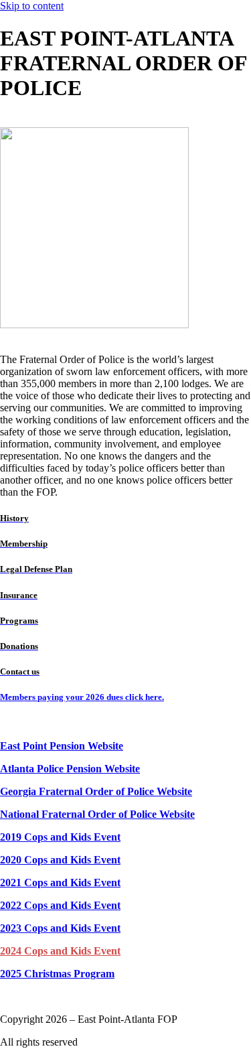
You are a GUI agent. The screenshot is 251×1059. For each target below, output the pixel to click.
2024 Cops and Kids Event (60, 951)
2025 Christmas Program (57, 973)
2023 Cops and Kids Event (60, 928)
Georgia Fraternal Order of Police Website (96, 791)
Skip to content (32, 5)
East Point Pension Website (61, 746)
